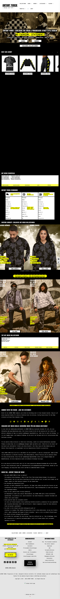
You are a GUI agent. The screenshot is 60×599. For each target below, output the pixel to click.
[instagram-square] (10, 562)
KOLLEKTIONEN (23, 3)
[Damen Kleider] (48, 180)
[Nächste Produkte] (57, 52)
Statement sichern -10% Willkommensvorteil (30, 276)
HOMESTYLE (22, 8)
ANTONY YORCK (10, 5)
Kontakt (30, 541)
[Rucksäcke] (15, 180)
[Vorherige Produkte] (52, 52)
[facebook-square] (5, 562)
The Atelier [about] (49, 543)
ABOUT (32, 8)
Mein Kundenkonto (30, 543)
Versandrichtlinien (49, 550)
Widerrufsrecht (49, 552)
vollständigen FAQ (48, 524)
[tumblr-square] (15, 562)
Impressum (49, 545)
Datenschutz (49, 558)
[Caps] (26, 180)
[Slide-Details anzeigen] (15, 342)
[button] (23, 41)
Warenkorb (30, 545)
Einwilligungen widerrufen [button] (30, 556)
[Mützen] (37, 180)
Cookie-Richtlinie (49, 560)
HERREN (35, 3)
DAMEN (29, 3)
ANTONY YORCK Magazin (10, 567)
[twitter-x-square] (8, 562)
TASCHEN (50, 3)
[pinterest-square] (13, 562)
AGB (49, 548)
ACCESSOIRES (42, 3)
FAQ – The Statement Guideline (49, 541)
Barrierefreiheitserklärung (49, 562)
